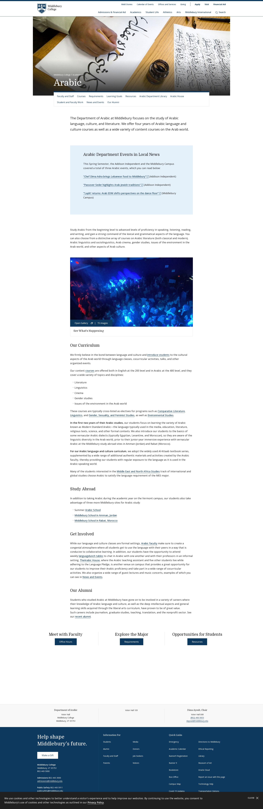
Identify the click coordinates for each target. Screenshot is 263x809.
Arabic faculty (149, 543)
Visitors (136, 763)
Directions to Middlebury (209, 741)
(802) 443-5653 (197, 717)
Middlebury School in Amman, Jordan (96, 515)
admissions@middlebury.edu (49, 781)
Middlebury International (198, 12)
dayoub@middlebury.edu (197, 721)
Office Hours (65, 641)
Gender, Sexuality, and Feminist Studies (111, 415)
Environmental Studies (160, 415)
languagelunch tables (91, 556)
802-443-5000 (43, 771)
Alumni (106, 749)
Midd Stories (126, 4)
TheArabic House (90, 560)
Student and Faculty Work (70, 102)
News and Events (95, 102)
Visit (207, 4)
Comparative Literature (171, 411)
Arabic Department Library (153, 96)
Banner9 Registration (178, 756)
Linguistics (76, 415)
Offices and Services (167, 4)
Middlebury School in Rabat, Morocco (96, 520)
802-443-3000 (55, 777)
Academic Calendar (177, 749)
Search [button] (222, 12)
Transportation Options (208, 791)
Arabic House (177, 96)
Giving (183, 4)
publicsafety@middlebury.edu (50, 791)
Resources (130, 96)
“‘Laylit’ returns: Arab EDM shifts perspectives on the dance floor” (121, 193)
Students (107, 741)
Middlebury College (62, 74)
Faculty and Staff (65, 96)
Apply (197, 4)
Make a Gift (48, 755)
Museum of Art (205, 763)
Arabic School (93, 510)
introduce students (158, 354)
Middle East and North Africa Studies (138, 471)
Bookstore (173, 770)
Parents (106, 763)
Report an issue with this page (211, 777)
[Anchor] (102, 345)
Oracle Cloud (204, 770)
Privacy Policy (96, 802)
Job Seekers (138, 756)
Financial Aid (219, 4)
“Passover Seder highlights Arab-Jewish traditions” (112, 184)
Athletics (167, 12)
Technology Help (205, 784)
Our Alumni (113, 102)
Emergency (174, 741)
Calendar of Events (145, 4)
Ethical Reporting (205, 749)
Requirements (96, 96)
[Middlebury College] (49, 8)
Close (251, 798)
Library (201, 756)
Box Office (173, 777)
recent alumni (83, 616)
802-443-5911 (56, 787)
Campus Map (175, 784)
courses (89, 370)
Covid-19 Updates (177, 791)
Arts (179, 12)
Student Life (152, 12)
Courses (81, 96)
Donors (136, 749)
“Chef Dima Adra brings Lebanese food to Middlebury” (114, 176)
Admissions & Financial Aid (112, 12)
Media (135, 741)
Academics (135, 12)
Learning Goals (114, 96)
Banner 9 (173, 763)
